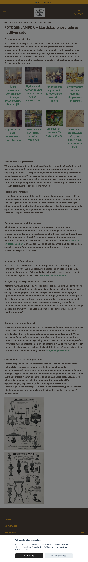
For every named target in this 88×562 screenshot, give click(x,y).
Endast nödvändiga (58, 556)
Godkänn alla (29, 556)
